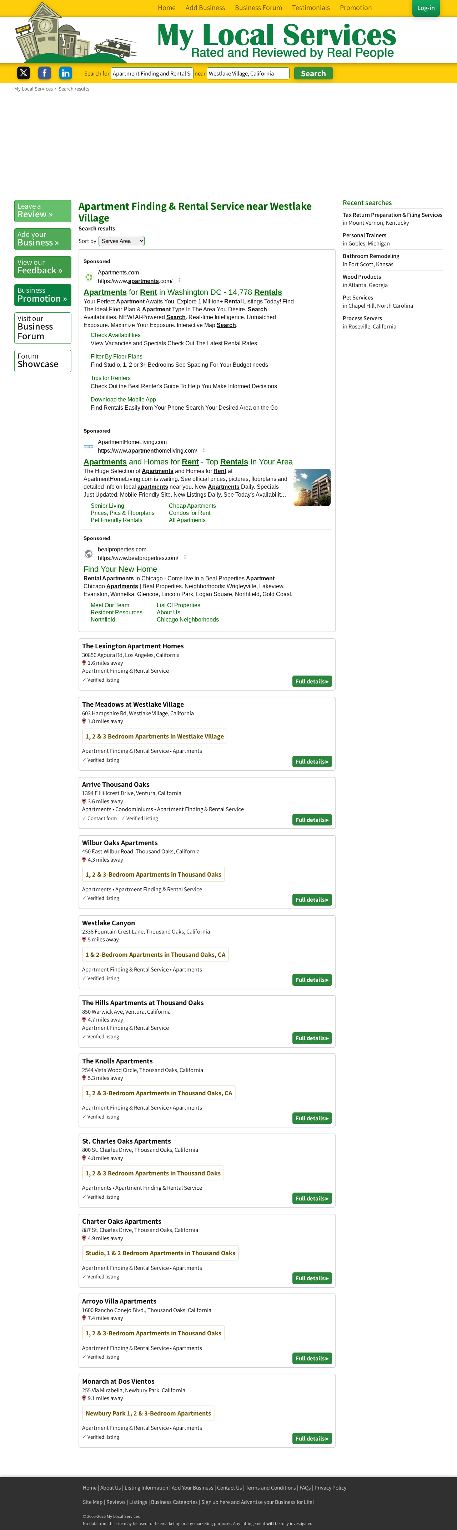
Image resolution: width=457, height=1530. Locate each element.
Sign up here (215, 1502)
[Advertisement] (228, 146)
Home (90, 1487)
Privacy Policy (330, 1487)
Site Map (93, 1502)
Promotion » (42, 294)
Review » (35, 210)
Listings (138, 1502)
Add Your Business (193, 1487)
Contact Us (229, 1487)
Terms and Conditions (271, 1487)
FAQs (305, 1487)
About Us (110, 1487)
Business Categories (174, 1502)
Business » (38, 238)
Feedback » (39, 266)
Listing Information (146, 1487)
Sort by (87, 241)
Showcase (37, 360)
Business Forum (35, 327)
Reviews (116, 1502)
